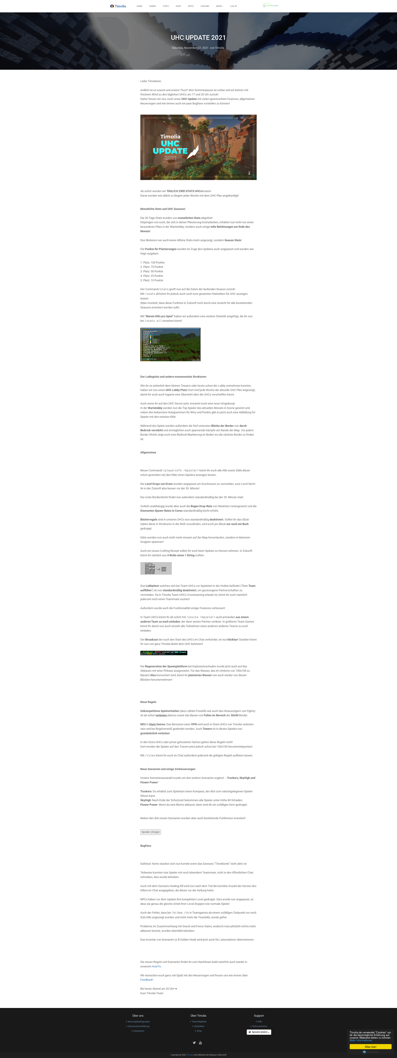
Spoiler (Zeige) (151, 832)
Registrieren (249, 6)
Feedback (146, 979)
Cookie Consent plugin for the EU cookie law (370, 1052)
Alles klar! (371, 1047)
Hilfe (260, 1021)
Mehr (219, 6)
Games (152, 6)
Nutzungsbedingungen (139, 1021)
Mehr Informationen (361, 1040)
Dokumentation (259, 1026)
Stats (166, 6)
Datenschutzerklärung (138, 1026)
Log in (233, 6)
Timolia (219, 47)
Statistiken (199, 1026)
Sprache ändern (259, 1032)
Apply (191, 6)
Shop (178, 6)
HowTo (156, 966)
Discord (205, 6)
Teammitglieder (199, 1021)
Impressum (138, 1031)
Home (139, 6)
